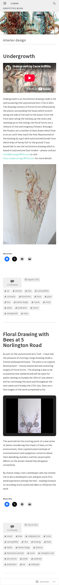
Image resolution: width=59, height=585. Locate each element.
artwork (18, 291)
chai (26, 542)
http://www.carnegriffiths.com (18, 158)
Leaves (36, 302)
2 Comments (12, 285)
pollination (22, 308)
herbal (9, 547)
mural (48, 302)
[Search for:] (53, 3)
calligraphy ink (34, 536)
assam (9, 536)
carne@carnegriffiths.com (16, 154)
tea (24, 564)
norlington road (47, 553)
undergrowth (12, 313)
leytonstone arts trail (15, 553)
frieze (39, 296)
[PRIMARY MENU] (5, 3)
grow (49, 296)
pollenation (11, 564)
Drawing (37, 542)
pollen (25, 558)
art (8, 291)
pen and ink (11, 558)
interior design (22, 302)
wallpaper (35, 564)
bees (29, 291)
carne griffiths (43, 291)
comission (11, 296)
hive (8, 302)
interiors (39, 547)
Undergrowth (19, 56)
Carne (48, 536)
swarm (35, 308)
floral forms (26, 296)
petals (9, 308)
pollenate (37, 558)
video (26, 313)
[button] (22, 424)
